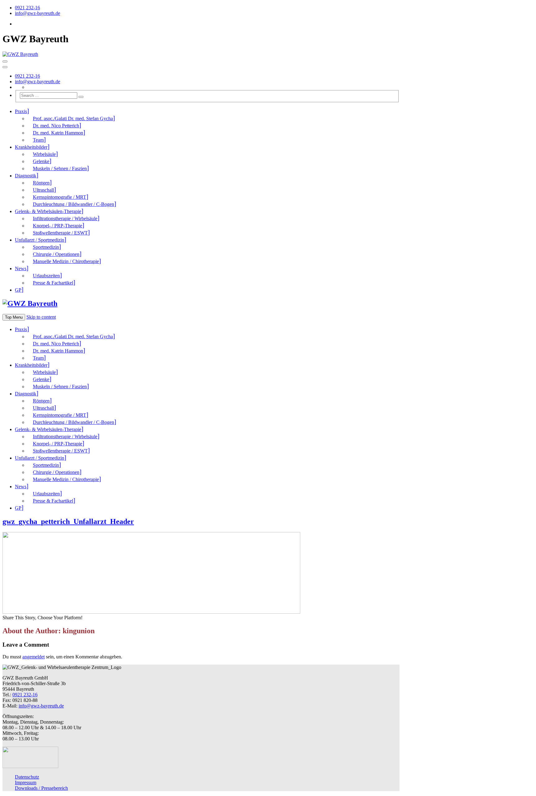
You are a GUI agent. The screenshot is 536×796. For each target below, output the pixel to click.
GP (18, 290)
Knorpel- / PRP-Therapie (57, 225)
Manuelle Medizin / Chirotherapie (66, 261)
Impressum (25, 782)
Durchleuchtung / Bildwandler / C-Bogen (73, 204)
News (20, 268)
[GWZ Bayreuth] (20, 54)
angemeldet (33, 656)
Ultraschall (43, 190)
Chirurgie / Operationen (56, 254)
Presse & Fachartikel (53, 282)
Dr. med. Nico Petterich (56, 125)
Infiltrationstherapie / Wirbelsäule (65, 218)
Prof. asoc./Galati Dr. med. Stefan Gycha (73, 118)
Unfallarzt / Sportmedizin (39, 240)
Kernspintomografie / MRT (59, 197)
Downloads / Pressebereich (41, 788)
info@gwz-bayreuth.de (37, 13)
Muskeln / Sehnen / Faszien (60, 168)
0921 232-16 (27, 7)
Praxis (21, 111)
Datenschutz (27, 777)
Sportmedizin (46, 247)
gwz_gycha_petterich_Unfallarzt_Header (68, 521)
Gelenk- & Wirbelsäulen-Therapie (48, 211)
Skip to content (41, 317)
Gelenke (41, 161)
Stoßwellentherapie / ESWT (60, 232)
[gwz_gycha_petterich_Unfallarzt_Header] (151, 612)
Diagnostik (25, 175)
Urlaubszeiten (46, 275)
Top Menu (14, 317)
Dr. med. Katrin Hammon (58, 132)
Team (38, 140)
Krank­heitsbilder (31, 147)
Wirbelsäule (44, 154)
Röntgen (41, 182)
